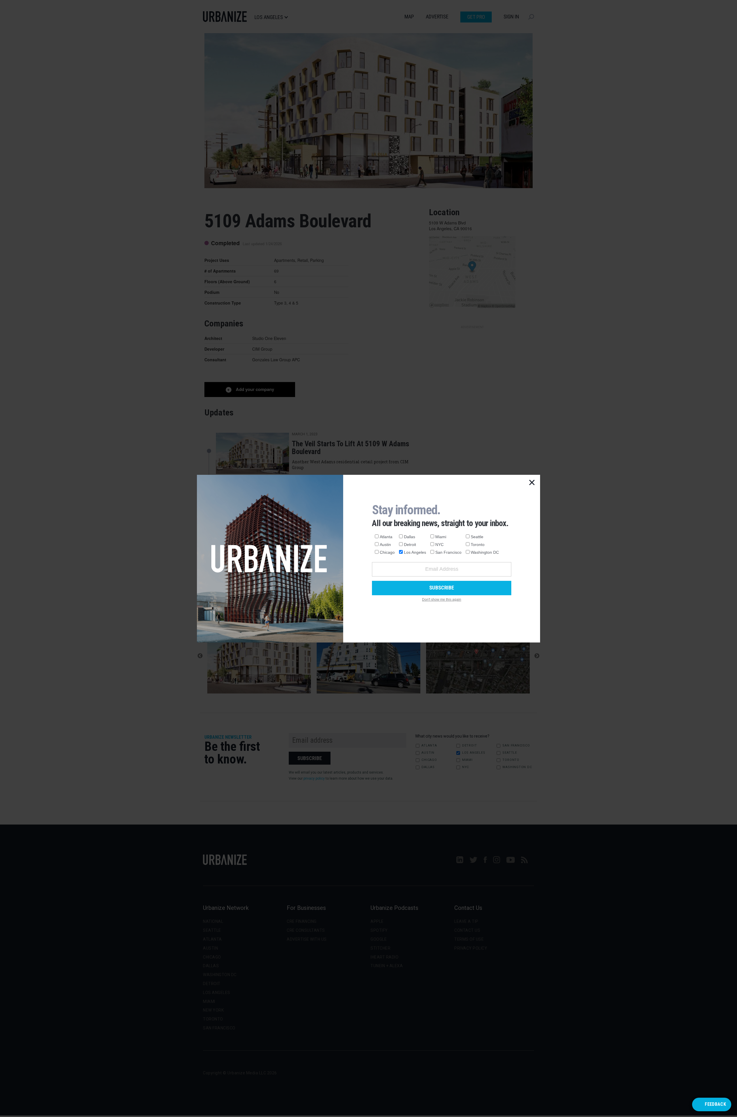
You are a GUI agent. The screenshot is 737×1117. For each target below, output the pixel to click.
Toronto (478, 544)
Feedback (715, 1104)
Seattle (477, 536)
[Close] (532, 483)
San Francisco (448, 552)
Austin (385, 544)
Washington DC (485, 552)
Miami (440, 536)
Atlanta (386, 536)
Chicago (387, 552)
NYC (439, 544)
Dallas (409, 536)
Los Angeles (415, 552)
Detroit (410, 544)
